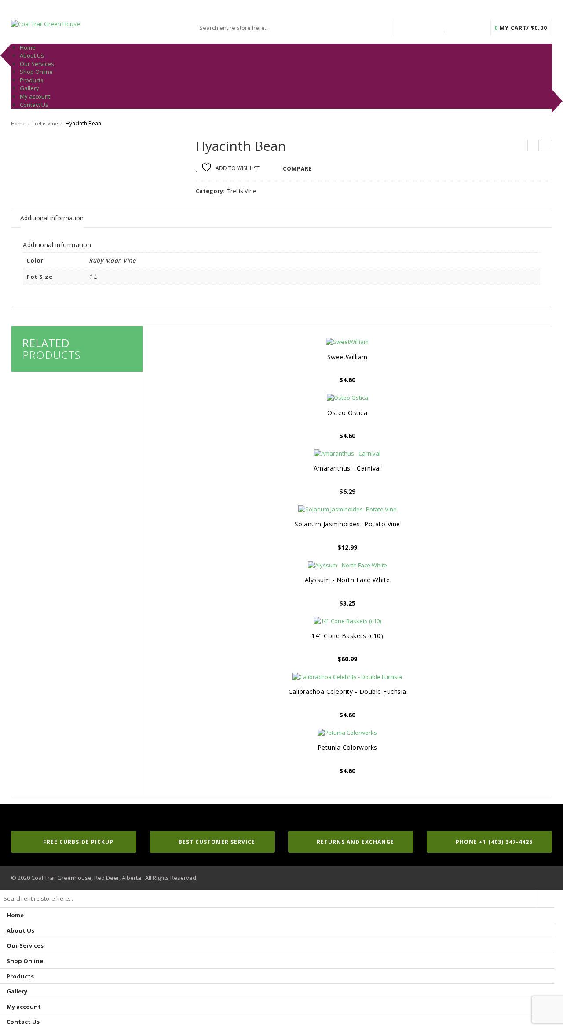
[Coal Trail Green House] (45, 23)
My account (24, 1007)
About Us (20, 930)
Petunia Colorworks (347, 747)
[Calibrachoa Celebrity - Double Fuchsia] (347, 676)
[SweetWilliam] (347, 341)
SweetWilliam (347, 357)
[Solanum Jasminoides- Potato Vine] (347, 509)
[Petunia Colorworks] (347, 732)
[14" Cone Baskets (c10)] (347, 621)
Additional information (52, 218)
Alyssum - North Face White (347, 580)
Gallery (17, 991)
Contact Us (23, 1021)
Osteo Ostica (347, 413)
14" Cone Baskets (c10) (347, 635)
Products (20, 976)
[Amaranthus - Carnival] (347, 453)
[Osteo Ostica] (347, 397)
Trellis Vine (45, 123)
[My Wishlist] (445, 27)
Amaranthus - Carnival (347, 468)
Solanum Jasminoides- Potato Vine (347, 524)
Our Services (25, 945)
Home (18, 123)
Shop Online (25, 961)
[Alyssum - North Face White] (347, 565)
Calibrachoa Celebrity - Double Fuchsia (347, 691)
